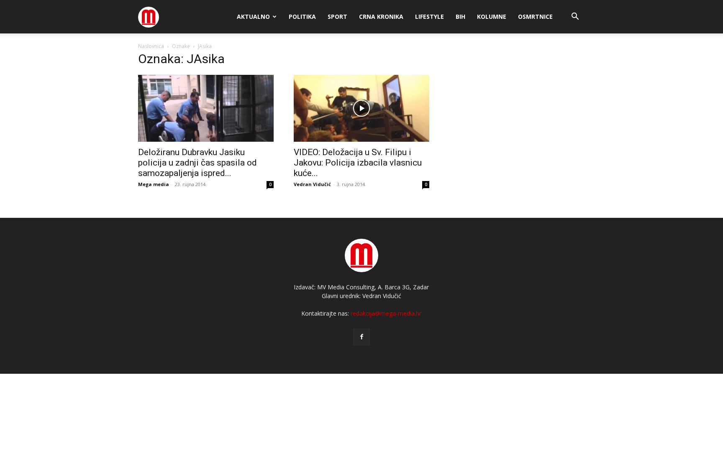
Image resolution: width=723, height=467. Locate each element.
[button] (575, 17)
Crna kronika (381, 16)
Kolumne (491, 16)
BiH (460, 16)
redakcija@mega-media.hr (386, 313)
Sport (337, 16)
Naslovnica (151, 46)
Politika (302, 16)
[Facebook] (361, 337)
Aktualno (253, 16)
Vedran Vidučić (312, 184)
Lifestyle (429, 16)
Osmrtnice (535, 16)
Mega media (153, 184)
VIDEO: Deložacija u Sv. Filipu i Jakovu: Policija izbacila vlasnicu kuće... (358, 162)
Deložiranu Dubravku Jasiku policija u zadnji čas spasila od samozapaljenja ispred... (197, 162)
